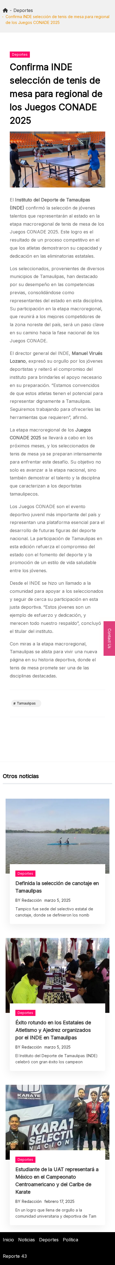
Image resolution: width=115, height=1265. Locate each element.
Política (70, 1239)
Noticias (26, 1239)
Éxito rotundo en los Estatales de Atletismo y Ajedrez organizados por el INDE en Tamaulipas (53, 1030)
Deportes (20, 54)
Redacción (32, 900)
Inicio (8, 1239)
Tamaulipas (26, 703)
